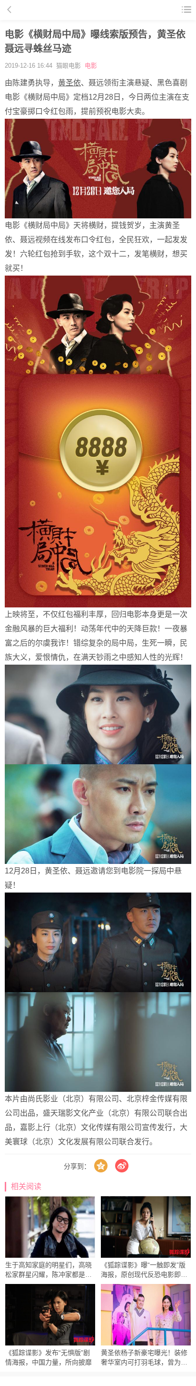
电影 (91, 65)
